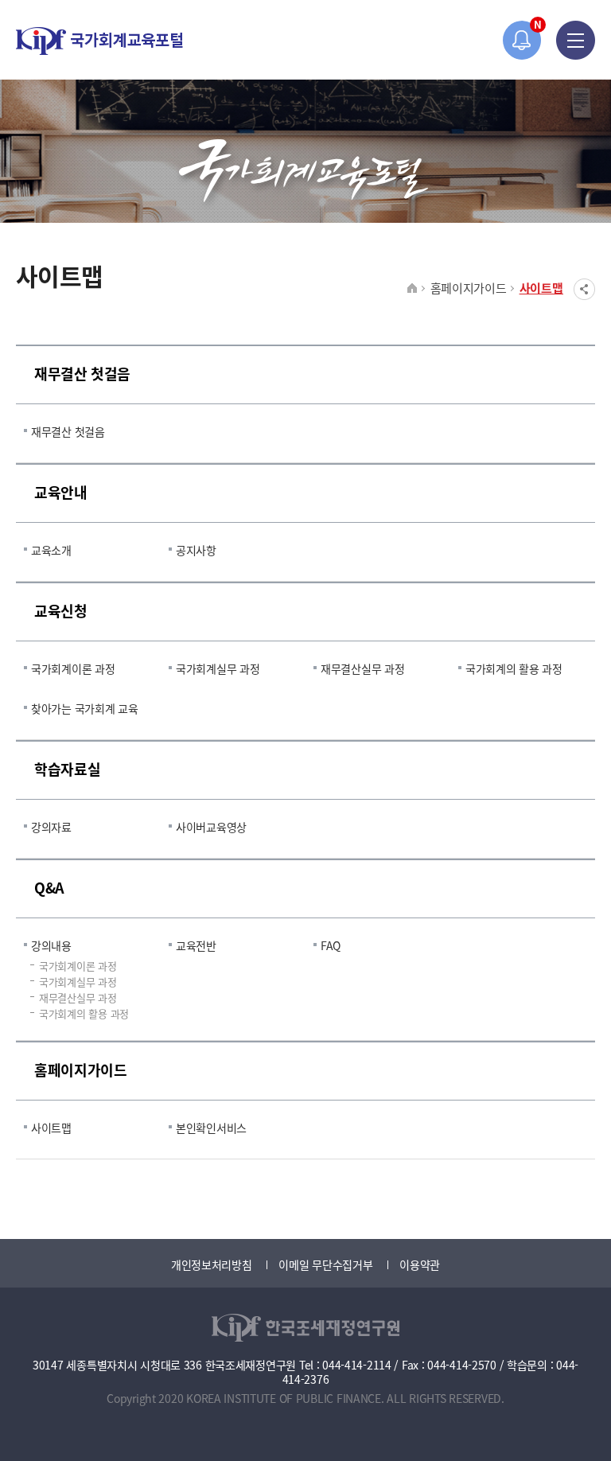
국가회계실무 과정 (217, 668)
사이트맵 (541, 287)
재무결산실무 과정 (362, 668)
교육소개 (51, 550)
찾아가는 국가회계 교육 (84, 708)
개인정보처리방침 (211, 1264)
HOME (412, 289)
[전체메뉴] (575, 40)
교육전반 (196, 945)
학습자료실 (67, 768)
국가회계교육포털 (99, 41)
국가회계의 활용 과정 (513, 668)
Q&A (49, 887)
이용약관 (419, 1264)
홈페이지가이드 (468, 287)
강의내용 (51, 945)
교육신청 (61, 610)
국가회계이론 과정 (73, 668)
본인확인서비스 (211, 1128)
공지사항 (196, 550)
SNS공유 (584, 289)
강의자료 (51, 827)
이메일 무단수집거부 (325, 1264)
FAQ (331, 945)
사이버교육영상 (211, 827)
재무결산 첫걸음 (82, 373)
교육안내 (61, 491)
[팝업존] (522, 40)
